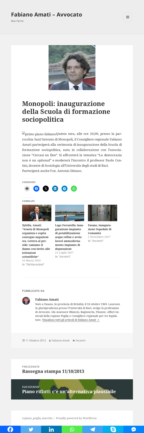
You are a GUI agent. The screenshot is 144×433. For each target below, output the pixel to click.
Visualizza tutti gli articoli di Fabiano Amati (69, 320)
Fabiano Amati (61, 340)
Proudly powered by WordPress (76, 418)
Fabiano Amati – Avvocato (46, 14)
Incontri (81, 340)
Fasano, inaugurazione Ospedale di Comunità (99, 229)
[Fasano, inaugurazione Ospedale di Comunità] (102, 213)
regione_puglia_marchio (37, 418)
